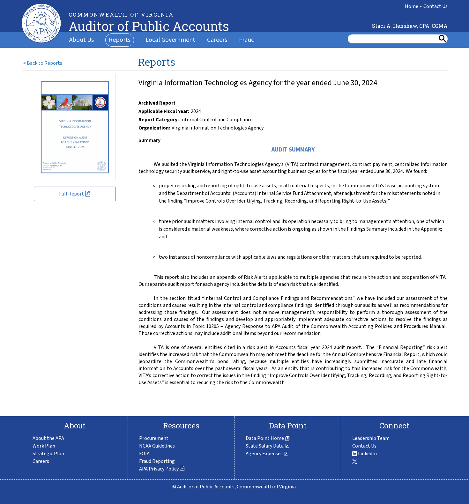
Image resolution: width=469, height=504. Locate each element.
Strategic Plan (48, 453)
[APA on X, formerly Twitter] (354, 461)
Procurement (153, 438)
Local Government (170, 39)
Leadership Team (371, 438)
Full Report (72, 193)
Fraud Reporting (157, 461)
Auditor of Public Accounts (149, 26)
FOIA (144, 453)
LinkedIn (367, 453)
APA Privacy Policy (159, 468)
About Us (81, 39)
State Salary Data (265, 445)
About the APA (48, 438)
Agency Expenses (265, 453)
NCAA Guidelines (157, 445)
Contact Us (435, 6)
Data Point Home (265, 438)
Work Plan (44, 445)
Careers (217, 39)
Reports (119, 39)
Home (411, 6)
